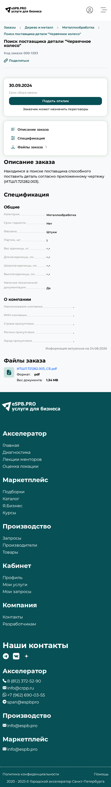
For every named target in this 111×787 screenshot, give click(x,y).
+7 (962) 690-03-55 (26, 695)
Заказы (10, 27)
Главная (11, 445)
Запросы (12, 538)
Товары (10, 552)
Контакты (13, 617)
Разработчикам (19, 624)
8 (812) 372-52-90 (24, 681)
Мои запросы (17, 591)
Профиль (12, 577)
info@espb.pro (22, 725)
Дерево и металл (39, 27)
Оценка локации (20, 466)
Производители (20, 545)
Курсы (9, 512)
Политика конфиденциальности (31, 774)
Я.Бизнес (12, 505)
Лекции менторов (22, 459)
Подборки (14, 491)
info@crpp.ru (20, 688)
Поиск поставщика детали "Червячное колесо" (42, 34)
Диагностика (16, 452)
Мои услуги (15, 584)
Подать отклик (55, 101)
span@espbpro (23, 702)
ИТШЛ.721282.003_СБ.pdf (37, 368)
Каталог (11, 498)
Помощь (101, 774)
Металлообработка (78, 27)
